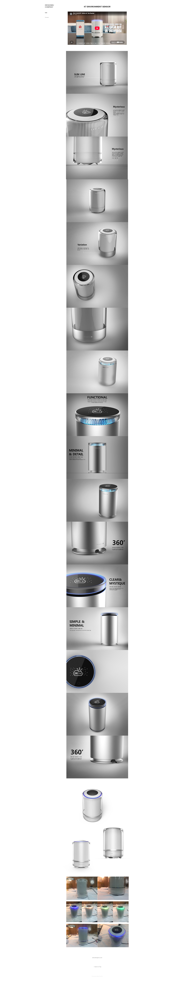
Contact (47, 17)
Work (46, 12)
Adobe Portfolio (99, 976)
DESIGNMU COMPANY (49, 6)
